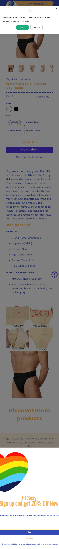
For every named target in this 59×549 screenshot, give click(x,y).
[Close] (56, 8)
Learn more (24, 21)
